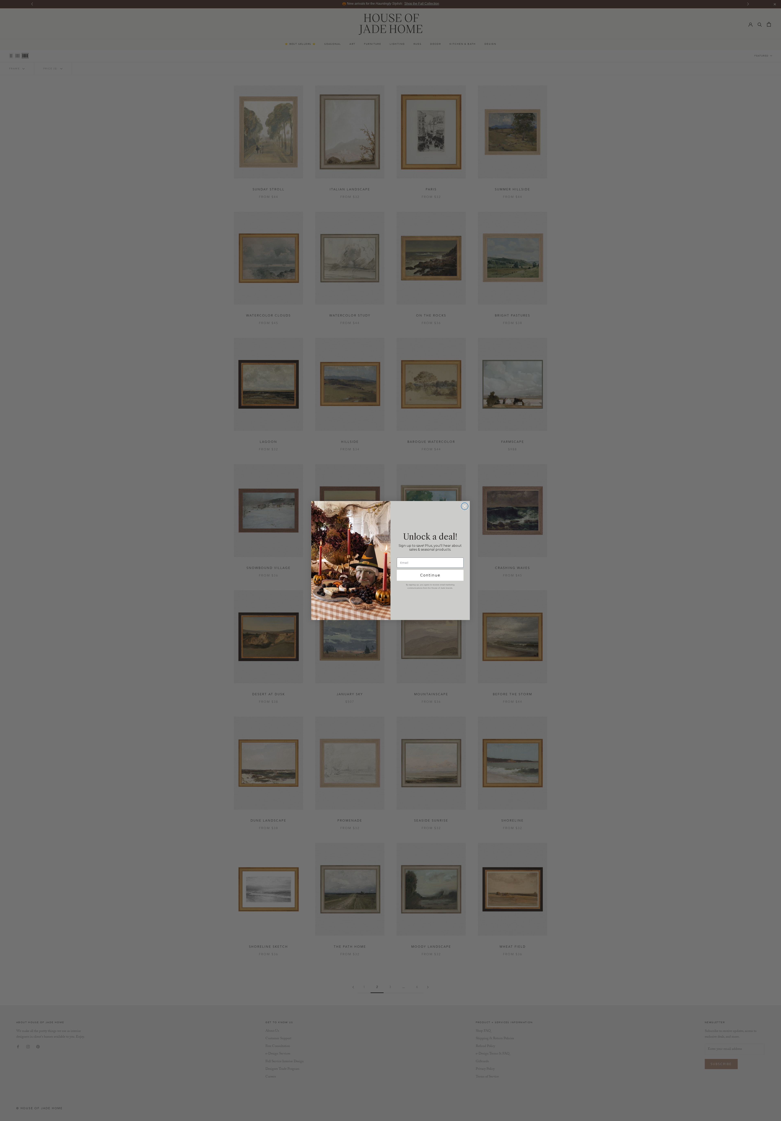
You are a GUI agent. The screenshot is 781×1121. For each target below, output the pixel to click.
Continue (430, 575)
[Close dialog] (464, 506)
